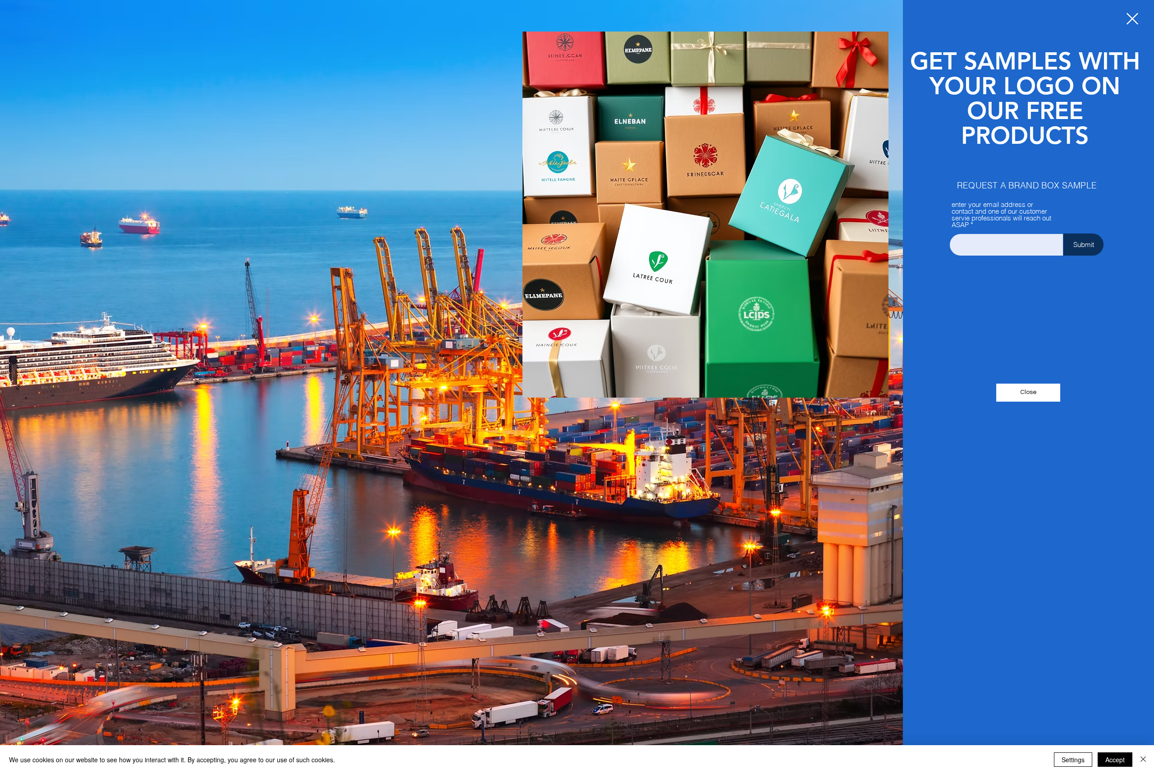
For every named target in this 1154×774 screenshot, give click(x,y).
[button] (1132, 19)
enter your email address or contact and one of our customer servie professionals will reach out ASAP (1001, 214)
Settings (1073, 759)
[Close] (1143, 759)
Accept (1115, 759)
